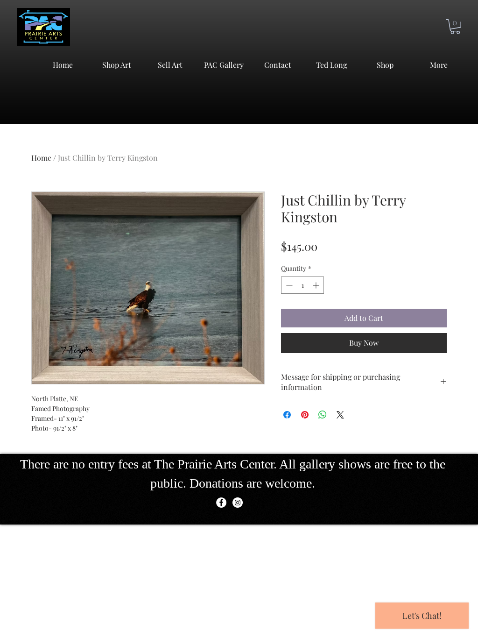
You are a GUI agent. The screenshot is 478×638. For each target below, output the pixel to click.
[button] (455, 26)
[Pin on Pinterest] (304, 414)
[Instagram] (237, 502)
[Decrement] (288, 285)
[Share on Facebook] (287, 414)
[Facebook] (221, 502)
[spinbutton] (302, 285)
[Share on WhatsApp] (322, 414)
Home (41, 158)
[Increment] (317, 285)
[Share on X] (340, 414)
